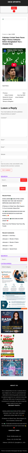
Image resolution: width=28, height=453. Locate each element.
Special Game (13, 249)
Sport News (5, 85)
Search (4, 186)
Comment (4, 117)
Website (3, 154)
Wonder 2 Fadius (14, 239)
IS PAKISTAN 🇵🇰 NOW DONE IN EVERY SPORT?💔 (12, 219)
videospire (5, 235)
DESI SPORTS (14, 2)
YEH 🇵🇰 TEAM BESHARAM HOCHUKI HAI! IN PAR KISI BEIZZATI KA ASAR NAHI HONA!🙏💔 (13, 213)
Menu (14, 8)
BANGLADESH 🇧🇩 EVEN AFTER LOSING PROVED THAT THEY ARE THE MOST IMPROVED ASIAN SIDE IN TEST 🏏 (13, 201)
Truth (11, 245)
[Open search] (14, 11)
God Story (12, 235)
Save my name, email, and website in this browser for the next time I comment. (12, 165)
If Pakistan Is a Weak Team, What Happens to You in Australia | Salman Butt (13, 207)
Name (3, 139)
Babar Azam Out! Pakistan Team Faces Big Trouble (13, 225)
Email (3, 147)
